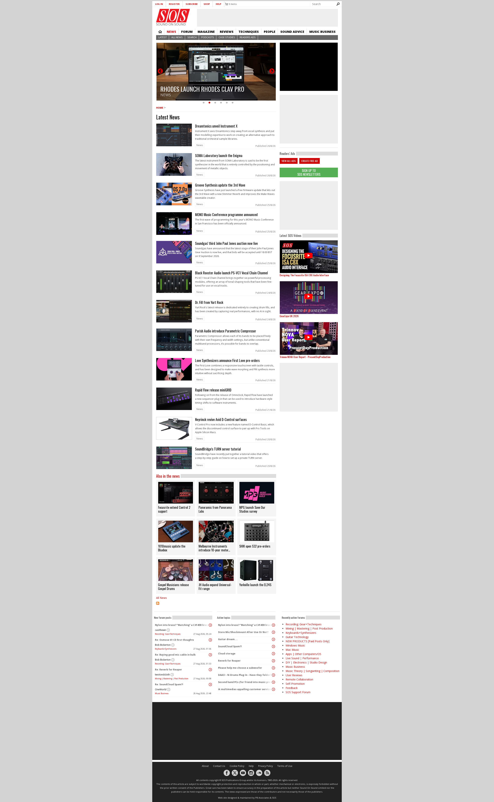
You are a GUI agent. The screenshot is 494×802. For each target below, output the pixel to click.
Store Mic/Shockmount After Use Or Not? (243, 632)
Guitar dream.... (228, 639)
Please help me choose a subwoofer (240, 667)
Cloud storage (226, 653)
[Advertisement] (309, 205)
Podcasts (207, 37)
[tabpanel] (216, 72)
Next (272, 71)
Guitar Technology (297, 637)
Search (192, 37)
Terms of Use (284, 766)
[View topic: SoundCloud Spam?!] (273, 646)
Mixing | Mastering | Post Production (171, 678)
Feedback (292, 688)
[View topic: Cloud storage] (273, 653)
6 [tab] (232, 103)
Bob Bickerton (163, 645)
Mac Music (292, 650)
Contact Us (219, 766)
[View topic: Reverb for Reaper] (273, 661)
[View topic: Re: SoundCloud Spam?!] (210, 684)
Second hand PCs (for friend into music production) (245, 682)
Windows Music (295, 645)
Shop (207, 4)
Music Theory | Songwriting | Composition (312, 671)
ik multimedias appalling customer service (244, 689)
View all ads (289, 161)
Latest (162, 37)
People (269, 32)
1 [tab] (204, 103)
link (216, 136)
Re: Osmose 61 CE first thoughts (174, 639)
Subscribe (192, 4)
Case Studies (227, 37)
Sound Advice (292, 32)
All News (177, 37)
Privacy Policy (265, 766)
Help (218, 4)
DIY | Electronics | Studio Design (306, 662)
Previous (160, 71)
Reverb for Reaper (229, 660)
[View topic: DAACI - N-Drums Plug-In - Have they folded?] (273, 675)
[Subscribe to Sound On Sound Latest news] (216, 606)
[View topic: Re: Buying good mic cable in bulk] (210, 655)
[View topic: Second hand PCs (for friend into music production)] (273, 682)
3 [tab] (215, 103)
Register (174, 4)
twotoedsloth (162, 674)
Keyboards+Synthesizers (165, 648)
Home (160, 32)
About (205, 766)
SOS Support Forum (298, 692)
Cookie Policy (237, 766)
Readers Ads (248, 37)
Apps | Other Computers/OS (303, 654)
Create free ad (309, 161)
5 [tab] (227, 103)
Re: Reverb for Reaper (168, 669)
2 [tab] (209, 103)
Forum (187, 32)
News (171, 32)
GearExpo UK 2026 (289, 316)
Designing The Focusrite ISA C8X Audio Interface (304, 275)
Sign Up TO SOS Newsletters (308, 172)
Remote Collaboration (299, 679)
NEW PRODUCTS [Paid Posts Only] (307, 641)
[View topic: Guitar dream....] (273, 639)
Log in (159, 4)
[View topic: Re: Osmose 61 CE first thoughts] (210, 640)
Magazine (206, 32)
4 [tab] (221, 103)
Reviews (226, 32)
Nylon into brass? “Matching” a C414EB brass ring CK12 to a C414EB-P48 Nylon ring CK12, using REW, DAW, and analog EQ (182, 625)
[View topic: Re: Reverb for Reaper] (210, 669)
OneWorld (160, 689)
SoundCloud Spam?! (230, 646)
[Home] (173, 15)
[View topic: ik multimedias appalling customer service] (273, 689)
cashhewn (160, 630)
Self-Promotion (295, 683)
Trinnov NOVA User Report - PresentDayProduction (305, 357)
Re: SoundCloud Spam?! (169, 684)
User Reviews (294, 675)
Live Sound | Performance (302, 658)
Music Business (322, 32)
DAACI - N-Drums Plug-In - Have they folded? (245, 675)
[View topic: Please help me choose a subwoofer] (273, 668)
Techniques (249, 32)
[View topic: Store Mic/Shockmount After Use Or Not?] (273, 632)
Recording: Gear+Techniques (167, 634)
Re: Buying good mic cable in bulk (175, 654)
